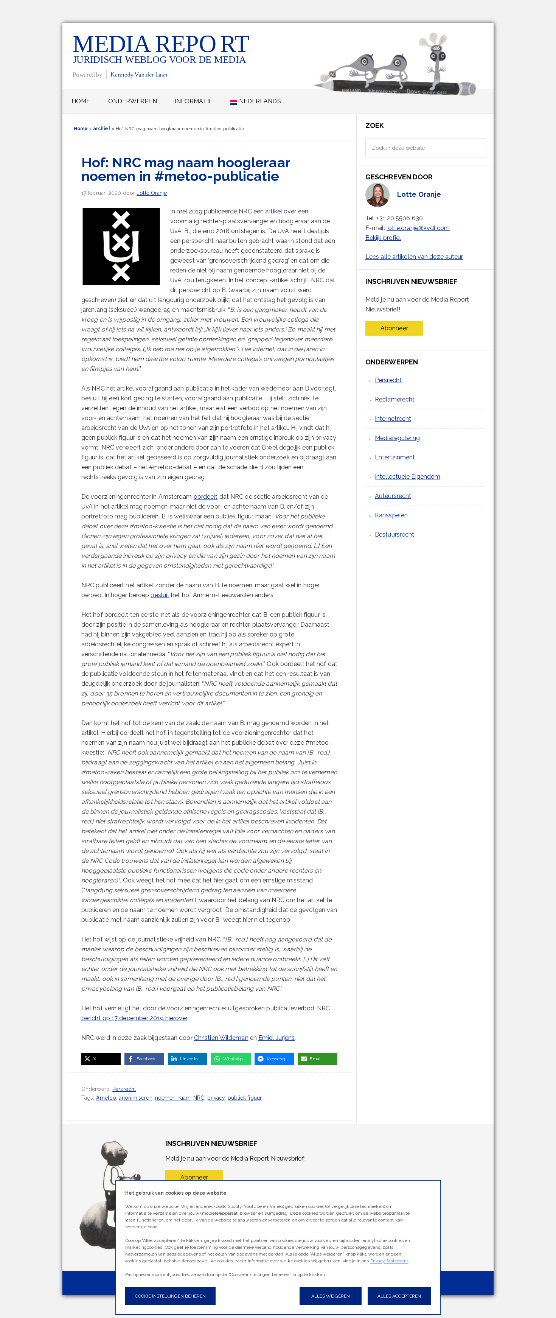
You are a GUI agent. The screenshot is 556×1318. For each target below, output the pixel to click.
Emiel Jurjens (276, 1037)
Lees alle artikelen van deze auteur (414, 256)
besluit (160, 595)
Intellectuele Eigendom (407, 476)
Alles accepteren (399, 1296)
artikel (274, 211)
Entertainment (395, 457)
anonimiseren (135, 1098)
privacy (216, 1098)
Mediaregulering (397, 438)
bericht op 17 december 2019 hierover (134, 1018)
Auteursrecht (393, 496)
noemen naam (173, 1098)
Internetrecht (393, 418)
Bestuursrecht (394, 534)
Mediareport (162, 55)
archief (102, 128)
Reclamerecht (395, 399)
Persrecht (124, 1089)
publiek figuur (245, 1098)
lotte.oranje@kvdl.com (418, 228)
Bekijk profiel (383, 237)
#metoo (106, 1098)
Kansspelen (391, 515)
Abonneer (394, 328)
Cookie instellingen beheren (170, 1296)
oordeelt (206, 496)
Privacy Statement (389, 1261)
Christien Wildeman (221, 1037)
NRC (198, 1098)
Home (81, 128)
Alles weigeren (330, 1296)
